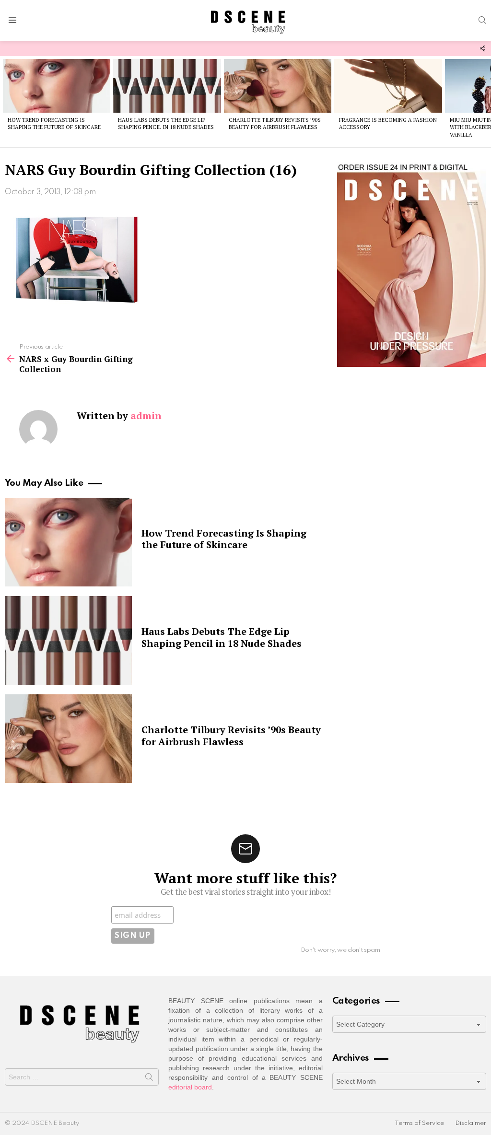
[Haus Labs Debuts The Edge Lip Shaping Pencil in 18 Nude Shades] (167, 86)
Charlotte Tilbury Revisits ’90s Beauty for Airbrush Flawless (275, 123)
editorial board (190, 1087)
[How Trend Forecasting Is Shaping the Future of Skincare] (56, 86)
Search (149, 1078)
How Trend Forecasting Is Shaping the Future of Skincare (54, 123)
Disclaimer (470, 1123)
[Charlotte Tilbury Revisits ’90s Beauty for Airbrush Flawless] (277, 86)
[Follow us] (482, 48)
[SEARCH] (482, 20)
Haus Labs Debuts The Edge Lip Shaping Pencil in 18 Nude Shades (166, 123)
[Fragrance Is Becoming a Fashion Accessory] (388, 86)
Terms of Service (419, 1123)
